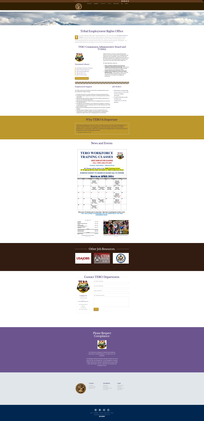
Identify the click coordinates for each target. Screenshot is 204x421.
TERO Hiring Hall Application (82, 71)
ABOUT (91, 412)
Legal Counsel (119, 389)
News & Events (105, 386)
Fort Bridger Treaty (120, 388)
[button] (203, 1)
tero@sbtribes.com (118, 100)
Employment (105, 385)
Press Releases (105, 389)
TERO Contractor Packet (81, 74)
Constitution (119, 386)
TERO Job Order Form (81, 73)
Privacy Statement (120, 385)
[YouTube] (126, 1)
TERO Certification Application (83, 69)
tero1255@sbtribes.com (83, 301)
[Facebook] (122, 1)
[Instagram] (128, 1)
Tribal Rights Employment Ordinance (84, 68)
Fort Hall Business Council (107, 388)
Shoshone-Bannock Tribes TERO (121, 92)
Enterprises (101, 412)
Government (96, 412)
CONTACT (112, 412)
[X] (124, 1)
